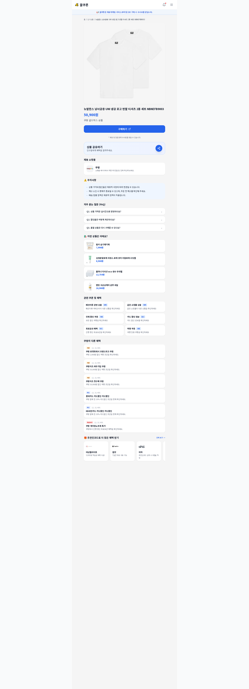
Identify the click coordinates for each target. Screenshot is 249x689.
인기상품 (90, 19)
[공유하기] (158, 148)
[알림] (164, 4)
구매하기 (122, 129)
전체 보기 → (160, 437)
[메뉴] (171, 4)
